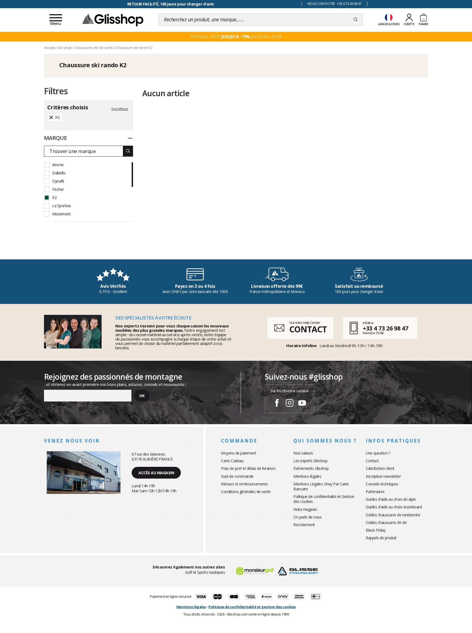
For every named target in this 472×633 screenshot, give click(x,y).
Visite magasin (305, 509)
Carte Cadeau (232, 460)
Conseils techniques (382, 484)
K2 (54, 197)
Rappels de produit (381, 537)
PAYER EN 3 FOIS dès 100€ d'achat (170, 4)
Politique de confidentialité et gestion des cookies (252, 606)
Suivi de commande (237, 476)
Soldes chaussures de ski (386, 522)
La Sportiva (61, 205)
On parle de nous (307, 517)
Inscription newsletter (383, 476)
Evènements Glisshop (311, 468)
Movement (61, 213)
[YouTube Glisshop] (302, 403)
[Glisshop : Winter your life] (112, 19)
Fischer (58, 189)
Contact (372, 460)
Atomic (58, 164)
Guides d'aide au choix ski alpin (391, 499)
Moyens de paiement (238, 453)
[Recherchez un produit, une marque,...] (355, 19)
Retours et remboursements (244, 484)
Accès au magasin (156, 472)
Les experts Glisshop (310, 460)
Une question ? (378, 453)
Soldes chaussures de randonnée (393, 514)
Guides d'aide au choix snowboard (394, 506)
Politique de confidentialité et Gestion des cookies (323, 499)
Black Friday (375, 530)
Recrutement (304, 524)
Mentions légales (307, 476)
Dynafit (58, 181)
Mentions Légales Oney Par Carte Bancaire (321, 486)
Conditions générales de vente (246, 491)
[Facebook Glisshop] (277, 403)
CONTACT (307, 329)
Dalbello (59, 172)
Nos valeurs (303, 453)
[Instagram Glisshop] (289, 403)
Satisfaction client (380, 468)
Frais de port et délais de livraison (248, 468)
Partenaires (375, 491)
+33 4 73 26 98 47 (385, 328)
